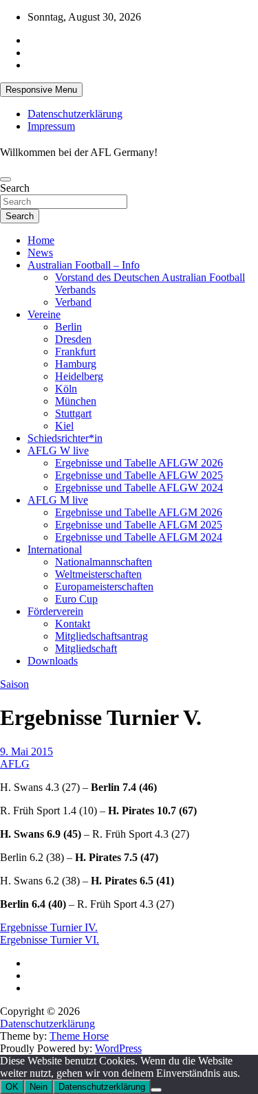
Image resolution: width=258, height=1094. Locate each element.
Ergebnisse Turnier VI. (49, 940)
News (40, 252)
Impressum (51, 126)
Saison (14, 684)
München (75, 401)
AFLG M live (58, 500)
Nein (38, 1087)
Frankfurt (75, 351)
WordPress (118, 1048)
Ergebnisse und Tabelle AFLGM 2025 (138, 525)
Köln (66, 388)
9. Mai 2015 (26, 751)
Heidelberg (79, 376)
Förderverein (55, 611)
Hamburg (75, 364)
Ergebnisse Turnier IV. (49, 927)
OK (12, 1087)
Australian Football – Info (84, 265)
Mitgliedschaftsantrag (101, 636)
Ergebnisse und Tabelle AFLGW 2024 (139, 487)
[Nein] (156, 1090)
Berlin (68, 327)
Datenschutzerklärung (75, 114)
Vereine (44, 314)
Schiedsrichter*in (65, 438)
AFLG (15, 764)
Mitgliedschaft (86, 648)
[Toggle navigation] (5, 179)
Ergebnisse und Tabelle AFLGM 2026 (138, 512)
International (55, 549)
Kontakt (72, 623)
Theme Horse (79, 1036)
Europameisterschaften (104, 586)
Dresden (73, 339)
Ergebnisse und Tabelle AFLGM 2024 (138, 537)
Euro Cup (76, 599)
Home (41, 240)
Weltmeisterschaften (98, 574)
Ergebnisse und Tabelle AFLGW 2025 (139, 475)
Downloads (53, 661)
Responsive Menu (41, 90)
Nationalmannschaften (103, 562)
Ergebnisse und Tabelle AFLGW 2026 (139, 463)
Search (15, 188)
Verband (73, 302)
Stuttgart (73, 413)
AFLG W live (58, 450)
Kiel (64, 426)
